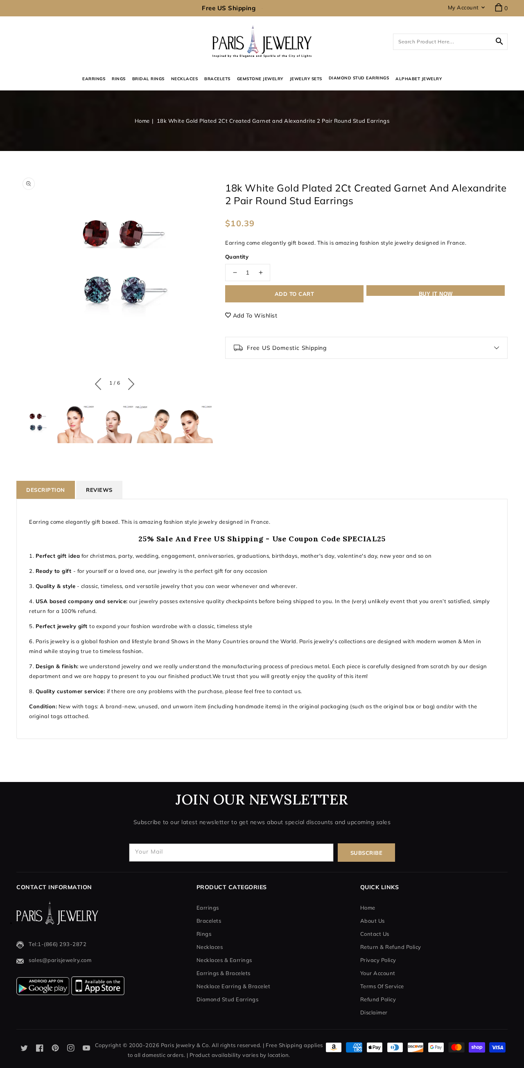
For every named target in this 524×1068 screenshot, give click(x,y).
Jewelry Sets (306, 78)
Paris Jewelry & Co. (185, 1045)
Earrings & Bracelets (223, 973)
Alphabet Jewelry (418, 78)
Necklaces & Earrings (224, 960)
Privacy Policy (378, 960)
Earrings (93, 78)
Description (45, 490)
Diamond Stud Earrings (227, 999)
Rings (119, 78)
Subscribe (366, 852)
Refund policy (378, 999)
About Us (372, 920)
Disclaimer (374, 1012)
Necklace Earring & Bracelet (233, 986)
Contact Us (374, 934)
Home (142, 120)
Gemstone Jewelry (260, 78)
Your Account (377, 973)
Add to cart (294, 294)
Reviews (99, 490)
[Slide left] (100, 382)
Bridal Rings (148, 78)
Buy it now (436, 293)
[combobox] (450, 42)
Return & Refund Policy (390, 947)
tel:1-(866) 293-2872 (57, 944)
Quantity (236, 256)
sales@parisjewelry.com (60, 960)
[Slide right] (129, 382)
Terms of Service (382, 986)
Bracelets (217, 78)
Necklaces (184, 78)
